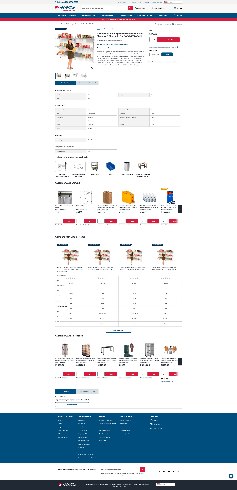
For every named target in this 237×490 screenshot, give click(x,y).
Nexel (98, 29)
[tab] (65, 83)
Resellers (101, 427)
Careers (60, 424)
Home (57, 24)
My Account (81, 424)
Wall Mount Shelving (89, 24)
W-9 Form (81, 448)
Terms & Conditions (115, 487)
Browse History (122, 2)
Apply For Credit (83, 437)
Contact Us (133, 2)
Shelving (77, 24)
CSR (59, 434)
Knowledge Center (157, 2)
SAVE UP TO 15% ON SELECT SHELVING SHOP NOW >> (118, 19)
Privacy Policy (129, 473)
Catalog (146, 2)
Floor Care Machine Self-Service (87, 458)
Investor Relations (63, 430)
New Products (123, 427)
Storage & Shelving (67, 24)
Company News (62, 427)
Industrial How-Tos (125, 434)
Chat (140, 2)
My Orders (81, 427)
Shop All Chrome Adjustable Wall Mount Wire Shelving (112, 44)
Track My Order (82, 430)
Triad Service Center (104, 434)
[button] (172, 2)
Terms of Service (139, 473)
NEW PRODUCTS (126, 15)
